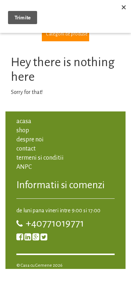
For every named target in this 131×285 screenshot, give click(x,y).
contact (26, 148)
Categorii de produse (67, 34)
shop (22, 130)
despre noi (30, 139)
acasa (23, 121)
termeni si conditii (40, 158)
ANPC (24, 167)
